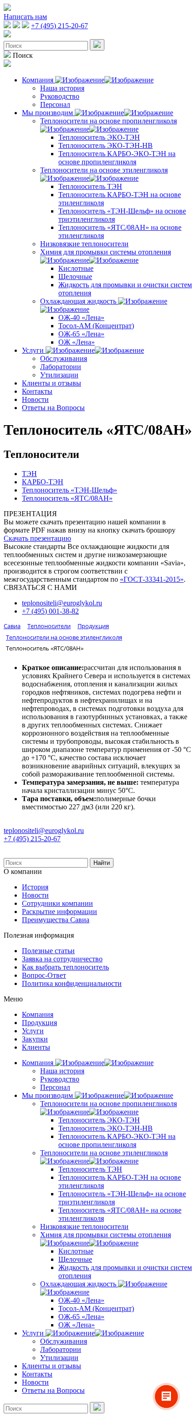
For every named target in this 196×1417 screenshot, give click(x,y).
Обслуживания (63, 358)
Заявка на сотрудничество (62, 959)
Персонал (55, 104)
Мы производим (48, 113)
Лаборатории (60, 367)
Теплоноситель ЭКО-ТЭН (99, 137)
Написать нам (25, 16)
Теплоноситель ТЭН (90, 186)
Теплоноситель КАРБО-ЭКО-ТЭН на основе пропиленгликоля (116, 158)
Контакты (37, 391)
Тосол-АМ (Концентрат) (96, 326)
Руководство (59, 96)
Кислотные (75, 268)
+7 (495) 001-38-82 (50, 611)
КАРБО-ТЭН (42, 482)
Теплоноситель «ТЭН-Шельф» (69, 490)
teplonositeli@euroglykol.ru (62, 603)
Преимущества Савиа (55, 920)
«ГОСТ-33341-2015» (152, 579)
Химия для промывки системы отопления (105, 252)
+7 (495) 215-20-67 (59, 26)
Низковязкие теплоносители (84, 244)
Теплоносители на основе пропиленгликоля (108, 121)
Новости (35, 399)
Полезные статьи (48, 951)
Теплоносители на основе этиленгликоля (104, 170)
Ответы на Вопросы (53, 407)
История (35, 887)
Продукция (39, 1022)
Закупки (35, 1039)
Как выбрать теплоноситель (65, 967)
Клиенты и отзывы (51, 383)
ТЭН (29, 473)
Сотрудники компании (57, 903)
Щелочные (75, 276)
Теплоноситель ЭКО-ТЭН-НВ (105, 145)
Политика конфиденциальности (72, 983)
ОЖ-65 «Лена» (81, 334)
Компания (38, 80)
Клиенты (36, 1047)
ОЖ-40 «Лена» (81, 317)
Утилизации (59, 375)
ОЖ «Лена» (76, 342)
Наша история (62, 88)
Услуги (34, 350)
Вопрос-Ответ (44, 975)
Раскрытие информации (59, 911)
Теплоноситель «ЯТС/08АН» (67, 498)
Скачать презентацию (37, 538)
